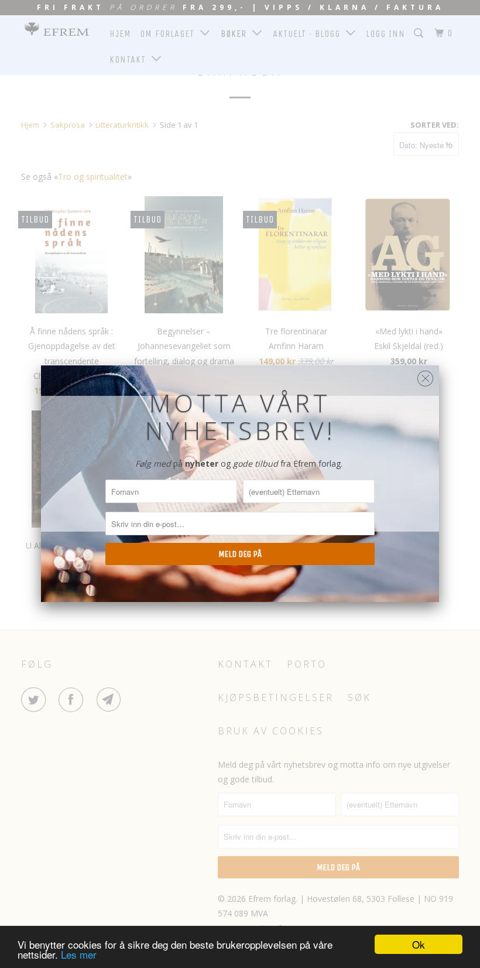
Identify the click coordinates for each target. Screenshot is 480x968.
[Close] (425, 376)
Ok (418, 944)
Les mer (79, 954)
